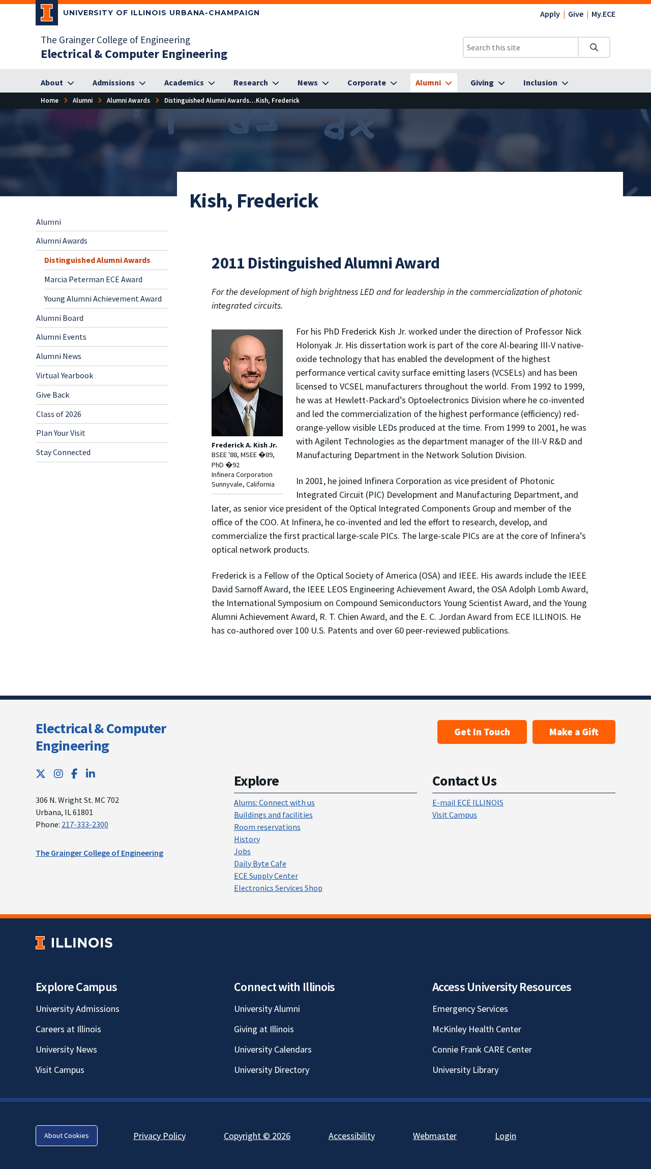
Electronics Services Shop (278, 888)
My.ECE (603, 14)
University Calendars (273, 1049)
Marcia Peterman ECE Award (93, 279)
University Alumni (267, 1008)
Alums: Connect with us (274, 802)
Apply (550, 14)
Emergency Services (470, 1008)
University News (66, 1049)
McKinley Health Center (476, 1029)
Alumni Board (59, 318)
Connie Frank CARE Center (482, 1049)
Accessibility (352, 1136)
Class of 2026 (58, 414)
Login (505, 1136)
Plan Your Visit (60, 433)
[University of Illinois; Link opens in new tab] (74, 943)
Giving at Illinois (264, 1029)
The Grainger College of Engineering (115, 40)
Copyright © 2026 (257, 1136)
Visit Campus (454, 815)
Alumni (48, 222)
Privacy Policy (159, 1136)
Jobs (242, 851)
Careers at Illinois (68, 1029)
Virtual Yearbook (64, 375)
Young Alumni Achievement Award (103, 298)
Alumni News (58, 356)
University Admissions (78, 1008)
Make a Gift (574, 732)
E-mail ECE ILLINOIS (468, 802)
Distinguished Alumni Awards (97, 260)
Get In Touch (482, 732)
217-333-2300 (85, 824)
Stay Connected (63, 452)
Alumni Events (61, 337)
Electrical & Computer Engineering (101, 737)
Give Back (52, 394)
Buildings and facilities (273, 815)
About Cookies (66, 1135)
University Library (465, 1069)
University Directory (271, 1069)
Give (575, 14)
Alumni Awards (61, 240)
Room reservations (267, 827)
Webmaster (435, 1136)
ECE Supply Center (266, 876)
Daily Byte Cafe (260, 863)
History (247, 839)
